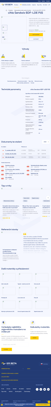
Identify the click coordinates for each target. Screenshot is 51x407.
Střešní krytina (5, 368)
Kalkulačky (43, 404)
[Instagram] (41, 389)
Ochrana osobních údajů (36, 401)
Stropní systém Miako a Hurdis (9, 373)
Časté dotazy (27, 391)
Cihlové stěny (5, 376)
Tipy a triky (31, 81)
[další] (48, 198)
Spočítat (34, 337)
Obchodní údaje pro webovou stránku (19, 401)
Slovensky (45, 364)
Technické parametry (11, 81)
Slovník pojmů (18, 391)
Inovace (8, 388)
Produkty (11, 10)
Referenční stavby (38, 81)
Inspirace (28, 388)
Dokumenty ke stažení (22, 81)
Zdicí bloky (41, 96)
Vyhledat (6, 349)
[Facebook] (37, 389)
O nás (2, 388)
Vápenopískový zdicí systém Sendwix (22, 10)
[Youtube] (44, 389)
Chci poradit (36, 39)
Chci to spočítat (36, 34)
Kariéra (10, 391)
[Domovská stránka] (6, 10)
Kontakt (32, 82)
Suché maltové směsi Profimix (9, 380)
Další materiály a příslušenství (23, 82)
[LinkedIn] (48, 389)
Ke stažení (21, 388)
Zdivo (28, 368)
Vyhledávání (49, 4)
